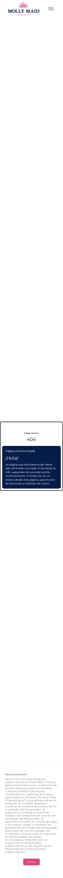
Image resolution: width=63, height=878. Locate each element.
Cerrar (31, 861)
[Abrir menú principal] (51, 8)
